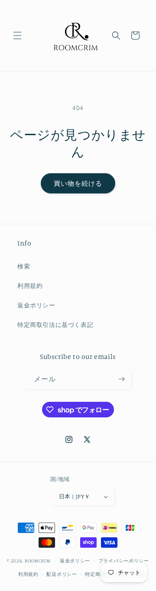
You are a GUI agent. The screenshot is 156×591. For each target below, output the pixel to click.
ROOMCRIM (38, 561)
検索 (23, 266)
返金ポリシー (36, 305)
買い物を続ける (78, 183)
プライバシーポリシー (123, 561)
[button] (17, 35)
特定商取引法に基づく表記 (55, 324)
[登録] (121, 379)
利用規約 (29, 285)
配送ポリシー (61, 574)
